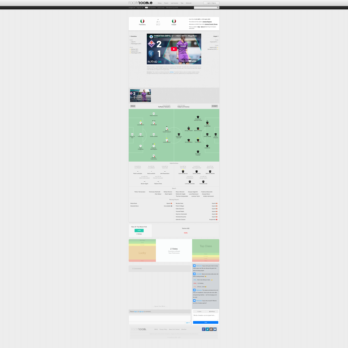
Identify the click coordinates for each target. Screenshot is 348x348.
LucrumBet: (199, 274)
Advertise (183, 329)
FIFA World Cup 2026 (172, 7)
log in (135, 311)
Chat (206, 322)
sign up (141, 311)
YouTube (172, 72)
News (159, 3)
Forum (166, 3)
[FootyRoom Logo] (141, 3)
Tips (182, 3)
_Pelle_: (195, 280)
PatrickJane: (199, 266)
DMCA (156, 329)
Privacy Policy (163, 329)
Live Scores (174, 3)
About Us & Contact (174, 329)
